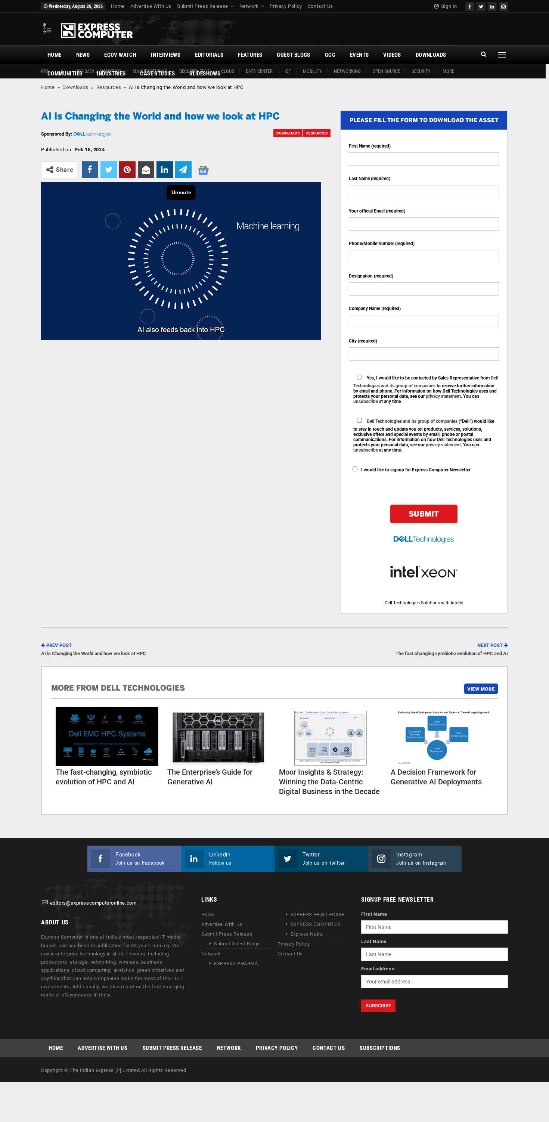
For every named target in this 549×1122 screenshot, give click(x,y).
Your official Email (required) (377, 211)
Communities (64, 73)
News (83, 55)
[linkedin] (492, 5)
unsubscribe (365, 401)
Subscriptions (380, 1048)
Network (249, 6)
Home (117, 6)
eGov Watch (120, 55)
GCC (330, 55)
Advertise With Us (150, 6)
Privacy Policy (286, 6)
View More (481, 688)
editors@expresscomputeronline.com (93, 903)
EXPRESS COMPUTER (316, 924)
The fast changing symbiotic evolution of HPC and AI (452, 649)
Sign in (448, 6)
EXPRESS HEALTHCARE (318, 914)
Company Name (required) (375, 308)
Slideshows (204, 73)
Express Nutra (307, 934)
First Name (374, 914)
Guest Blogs (293, 55)
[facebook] (469, 5)
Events (359, 55)
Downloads (431, 55)
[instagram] (503, 5)
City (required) (363, 341)
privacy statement (443, 396)
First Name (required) (370, 146)
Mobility (312, 71)
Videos (392, 55)
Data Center (259, 71)
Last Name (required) (369, 178)
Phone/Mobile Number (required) (382, 243)
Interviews (165, 55)
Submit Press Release (202, 6)
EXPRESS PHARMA (236, 963)
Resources (108, 87)
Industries (111, 73)
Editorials (209, 55)
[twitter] (481, 5)
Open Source (386, 71)
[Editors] (45, 903)
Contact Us (320, 6)
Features (250, 55)
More (448, 71)
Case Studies (157, 73)
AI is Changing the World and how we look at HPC (93, 649)
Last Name (373, 941)
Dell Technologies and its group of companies (412, 421)
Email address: (378, 968)
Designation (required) (371, 276)
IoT (288, 71)
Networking (347, 71)
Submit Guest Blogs (237, 943)
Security (421, 71)
